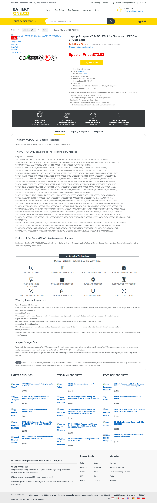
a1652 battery (34, 495)
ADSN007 (81, 71)
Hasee (82, 480)
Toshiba (97, 480)
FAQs (144, 2)
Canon (96, 463)
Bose (96, 476)
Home (48, 10)
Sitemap (113, 480)
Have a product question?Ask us (81, 47)
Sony (45, 30)
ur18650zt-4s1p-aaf (49, 495)
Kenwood (83, 467)
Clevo (96, 472)
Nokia (82, 463)
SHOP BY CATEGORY (23, 21)
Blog (96, 10)
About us (87, 10)
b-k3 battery (131, 495)
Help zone (98, 131)
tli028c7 (142, 495)
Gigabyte (97, 467)
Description (59, 131)
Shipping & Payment (101, 2)
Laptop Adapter (28, 30)
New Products (73, 10)
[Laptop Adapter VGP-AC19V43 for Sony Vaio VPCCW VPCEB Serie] (16, 45)
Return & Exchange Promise (125, 2)
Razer (82, 472)
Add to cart (93, 62)
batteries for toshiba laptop (69, 495)
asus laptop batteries (90, 495)
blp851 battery (119, 495)
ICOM (82, 476)
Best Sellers (59, 10)
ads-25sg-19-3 (106, 495)
